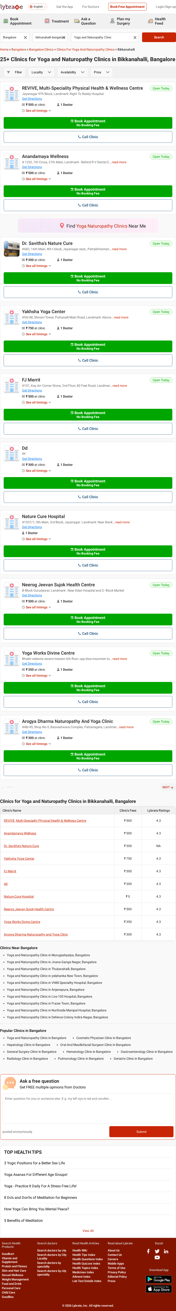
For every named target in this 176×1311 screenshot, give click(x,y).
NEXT (166, 787)
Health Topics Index (85, 1268)
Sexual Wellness (12, 1275)
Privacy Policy (117, 1272)
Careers (113, 1259)
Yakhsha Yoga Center (43, 311)
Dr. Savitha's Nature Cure (47, 243)
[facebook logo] (148, 1253)
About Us (114, 1250)
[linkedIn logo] (166, 1253)
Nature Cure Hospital (43, 516)
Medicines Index (83, 1272)
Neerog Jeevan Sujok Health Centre (58, 584)
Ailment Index (81, 1276)
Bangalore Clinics (41, 49)
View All (88, 1231)
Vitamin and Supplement (9, 1260)
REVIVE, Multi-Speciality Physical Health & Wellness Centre (82, 88)
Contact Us (115, 1255)
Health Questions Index (87, 1259)
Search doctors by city (51, 1250)
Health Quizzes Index (86, 1263)
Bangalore (18, 49)
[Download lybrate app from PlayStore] (159, 1282)
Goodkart (8, 1254)
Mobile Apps (116, 1263)
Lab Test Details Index (87, 1281)
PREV (9, 787)
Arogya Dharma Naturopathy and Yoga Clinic (67, 721)
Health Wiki (79, 1250)
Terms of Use (116, 1268)
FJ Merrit (31, 380)
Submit (141, 1132)
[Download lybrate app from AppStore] (159, 1292)
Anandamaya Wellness (45, 156)
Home (4, 49)
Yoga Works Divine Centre (48, 653)
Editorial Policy (117, 1276)
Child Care (8, 1292)
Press (112, 1281)
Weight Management (15, 1279)
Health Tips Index (83, 1255)
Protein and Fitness (14, 1266)
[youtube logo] (157, 1259)
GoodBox (8, 1297)
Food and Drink (12, 1283)
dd (25, 448)
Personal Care (11, 1288)
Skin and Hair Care (14, 1270)
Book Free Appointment (127, 7)
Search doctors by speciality (49, 1264)
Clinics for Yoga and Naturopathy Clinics (86, 49)
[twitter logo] (157, 1253)
